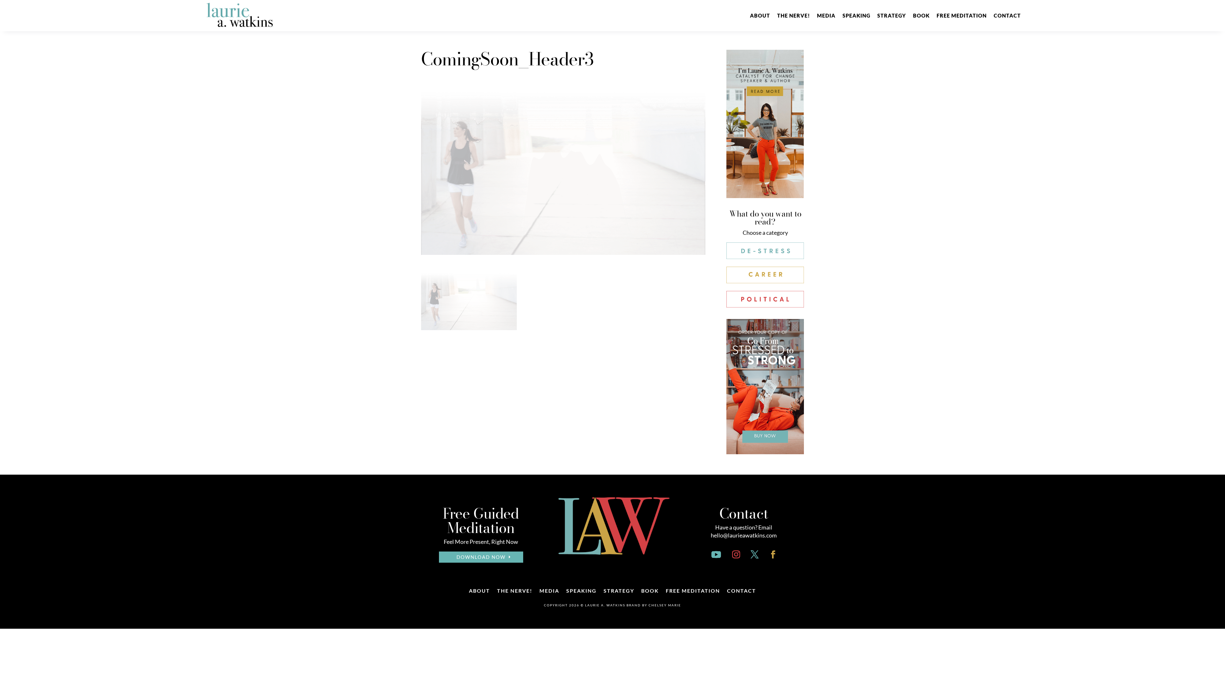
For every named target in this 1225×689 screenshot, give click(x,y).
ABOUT (760, 15)
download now (481, 557)
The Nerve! (793, 15)
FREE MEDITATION (962, 15)
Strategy (891, 15)
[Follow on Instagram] (736, 555)
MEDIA (826, 15)
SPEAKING (856, 15)
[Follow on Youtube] (716, 554)
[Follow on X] (755, 555)
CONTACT (1007, 15)
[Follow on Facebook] (773, 555)
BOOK (921, 15)
